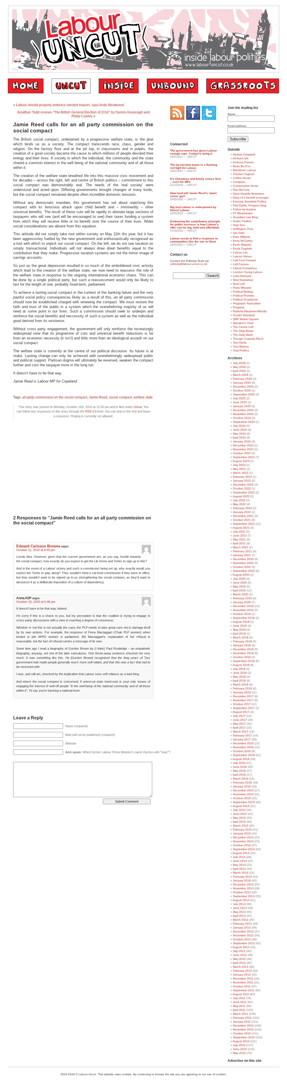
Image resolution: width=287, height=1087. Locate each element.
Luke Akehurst (242, 275)
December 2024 (243, 410)
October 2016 (242, 751)
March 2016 (240, 778)
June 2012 (240, 955)
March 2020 (240, 594)
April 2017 (239, 727)
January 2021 (242, 555)
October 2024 (242, 417)
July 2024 (239, 425)
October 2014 (242, 845)
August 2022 (241, 496)
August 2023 (241, 461)
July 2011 (239, 998)
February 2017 (242, 735)
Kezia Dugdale (242, 248)
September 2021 (244, 523)
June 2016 (240, 766)
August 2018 (241, 664)
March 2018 (240, 684)
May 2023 (239, 468)
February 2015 (242, 829)
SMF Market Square (246, 319)
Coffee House (242, 177)
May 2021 (239, 539)
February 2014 (242, 876)
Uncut (138, 407)
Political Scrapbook (245, 299)
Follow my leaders (244, 209)
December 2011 (243, 978)
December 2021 (243, 515)
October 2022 (242, 488)
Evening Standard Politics (249, 201)
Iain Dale (238, 232)
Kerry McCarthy (243, 240)
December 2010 (243, 1025)
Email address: (237, 125)
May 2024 (239, 433)
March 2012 (240, 966)
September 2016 (244, 755)
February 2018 (242, 688)
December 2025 (243, 386)
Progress (238, 307)
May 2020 (239, 586)
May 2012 (239, 958)
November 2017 (243, 700)
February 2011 (242, 1017)
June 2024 (240, 429)
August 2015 (241, 806)
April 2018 (239, 680)
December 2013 (243, 884)
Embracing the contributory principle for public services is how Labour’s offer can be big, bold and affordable (195, 224)
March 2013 (240, 919)
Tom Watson (241, 346)
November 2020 (243, 563)
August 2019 (241, 621)
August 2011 (241, 994)
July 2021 (239, 531)
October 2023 (242, 453)
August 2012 (241, 947)
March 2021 (240, 547)
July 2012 (239, 951)
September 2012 (244, 943)
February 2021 (242, 551)
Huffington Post (243, 228)
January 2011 (242, 1021)
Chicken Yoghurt (243, 174)
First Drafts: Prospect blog (249, 205)
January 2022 (242, 512)
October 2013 (242, 892)
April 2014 (239, 868)
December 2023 (243, 445)
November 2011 (243, 982)
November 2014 (243, 841)
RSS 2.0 (90, 411)
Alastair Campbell (244, 154)
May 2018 (239, 676)
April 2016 (239, 774)
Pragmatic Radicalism (246, 303)
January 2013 (242, 927)
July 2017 (239, 715)
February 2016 (242, 782)
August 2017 (241, 711)
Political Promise (243, 295)
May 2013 (239, 911)
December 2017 (243, 696)
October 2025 (242, 390)
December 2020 (243, 559)
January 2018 (242, 692)
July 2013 (239, 904)
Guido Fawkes (242, 221)
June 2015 (240, 813)
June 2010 (240, 1049)
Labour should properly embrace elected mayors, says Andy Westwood (70, 105)
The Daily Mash (243, 334)
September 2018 (244, 661)
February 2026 (242, 378)
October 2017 (242, 704)
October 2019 (242, 613)
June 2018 (240, 672)
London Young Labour (247, 272)
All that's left (240, 158)
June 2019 (240, 625)
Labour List (240, 252)
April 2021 (239, 543)
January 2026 (242, 382)
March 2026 (240, 374)
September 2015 (244, 802)
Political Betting (243, 291)
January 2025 (242, 406)
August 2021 (241, 527)
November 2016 (243, 747)
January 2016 (242, 786)
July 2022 (239, 500)
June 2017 (240, 719)
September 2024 (244, 421)
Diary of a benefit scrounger (251, 197)
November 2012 (243, 935)
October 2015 (242, 798)
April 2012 (239, 962)
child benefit (95, 207)
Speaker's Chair (243, 323)
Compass (239, 181)
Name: (232, 114)
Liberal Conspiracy (245, 268)
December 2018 (243, 649)
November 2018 (243, 653)
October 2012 (242, 939)
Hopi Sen (239, 225)
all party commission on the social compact (54, 397)
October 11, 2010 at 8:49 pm (35, 550)
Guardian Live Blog (245, 217)
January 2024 (242, 441)
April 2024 (239, 437)
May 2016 (239, 770)
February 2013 (242, 923)
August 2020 (241, 574)
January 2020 (242, 602)
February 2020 (242, 598)
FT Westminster (243, 213)
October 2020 (242, 566)
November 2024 (243, 414)
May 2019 (239, 629)
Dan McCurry (241, 189)
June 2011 (240, 1002)
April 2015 (239, 821)
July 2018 (239, 668)
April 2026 (239, 370)
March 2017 (240, 731)
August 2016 (241, 759)
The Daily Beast (243, 330)
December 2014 (243, 837)
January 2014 (242, 880)
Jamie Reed (98, 397)
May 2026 (239, 366)
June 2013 (240, 907)
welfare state (143, 397)
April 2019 (239, 633)
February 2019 (242, 641)
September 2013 (244, 896)
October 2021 (242, 519)
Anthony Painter (243, 162)
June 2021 (240, 535)
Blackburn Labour (244, 170)
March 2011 (240, 1013)
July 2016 (239, 762)
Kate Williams (241, 236)
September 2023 (244, 457)
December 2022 (243, 484)
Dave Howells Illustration (248, 193)
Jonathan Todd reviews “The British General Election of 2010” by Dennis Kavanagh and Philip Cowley (83, 114)
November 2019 (243, 610)
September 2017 (244, 708)
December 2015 (243, 790)
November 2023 (243, 449)
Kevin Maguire (242, 244)
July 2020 (239, 578)
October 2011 (242, 986)
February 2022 (242, 508)
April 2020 (239, 590)
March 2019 (240, 637)
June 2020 (240, 582)
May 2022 (239, 504)
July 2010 (239, 1045)
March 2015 (240, 825)
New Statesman (243, 279)
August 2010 (241, 1041)
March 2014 (240, 872)
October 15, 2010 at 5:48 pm (35, 601)
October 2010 (242, 1033)
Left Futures (241, 264)
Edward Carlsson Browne (38, 546)
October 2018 (242, 657)
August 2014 (241, 853)
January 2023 (242, 480)
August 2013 (241, 900)
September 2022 (244, 492)
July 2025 (239, 398)
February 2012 (242, 970)
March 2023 (240, 472)
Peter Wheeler (242, 287)
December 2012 (243, 931)
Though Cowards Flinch (248, 338)
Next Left (239, 283)
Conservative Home (245, 185)
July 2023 (239, 464)
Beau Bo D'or (241, 166)
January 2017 (242, 739)
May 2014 (239, 864)
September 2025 (244, 394)
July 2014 (239, 857)
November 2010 (243, 1029)
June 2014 (240, 860)
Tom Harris (239, 342)
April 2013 (239, 915)
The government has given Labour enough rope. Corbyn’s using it (193, 152)
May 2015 (239, 817)
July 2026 (239, 363)
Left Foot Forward (244, 260)
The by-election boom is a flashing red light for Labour (193, 166)
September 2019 (244, 617)
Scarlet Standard (244, 315)
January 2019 (242, 645)
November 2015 (243, 794)
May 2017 (239, 723)
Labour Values (242, 256)
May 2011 (239, 1005)
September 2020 (244, 570)
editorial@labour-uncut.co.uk (188, 263)
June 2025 (240, 402)
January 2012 (242, 974)
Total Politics (241, 350)
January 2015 (242, 833)
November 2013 (243, 888)
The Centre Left (243, 326)
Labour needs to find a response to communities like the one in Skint (194, 240)
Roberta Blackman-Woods (250, 311)
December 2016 (243, 743)
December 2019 (243, 606)
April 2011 (239, 1009)
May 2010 (239, 1053)
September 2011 (243, 990)
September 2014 (244, 849)
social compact (120, 397)
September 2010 (244, 1037)
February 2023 (242, 476)
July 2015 (239, 809)
